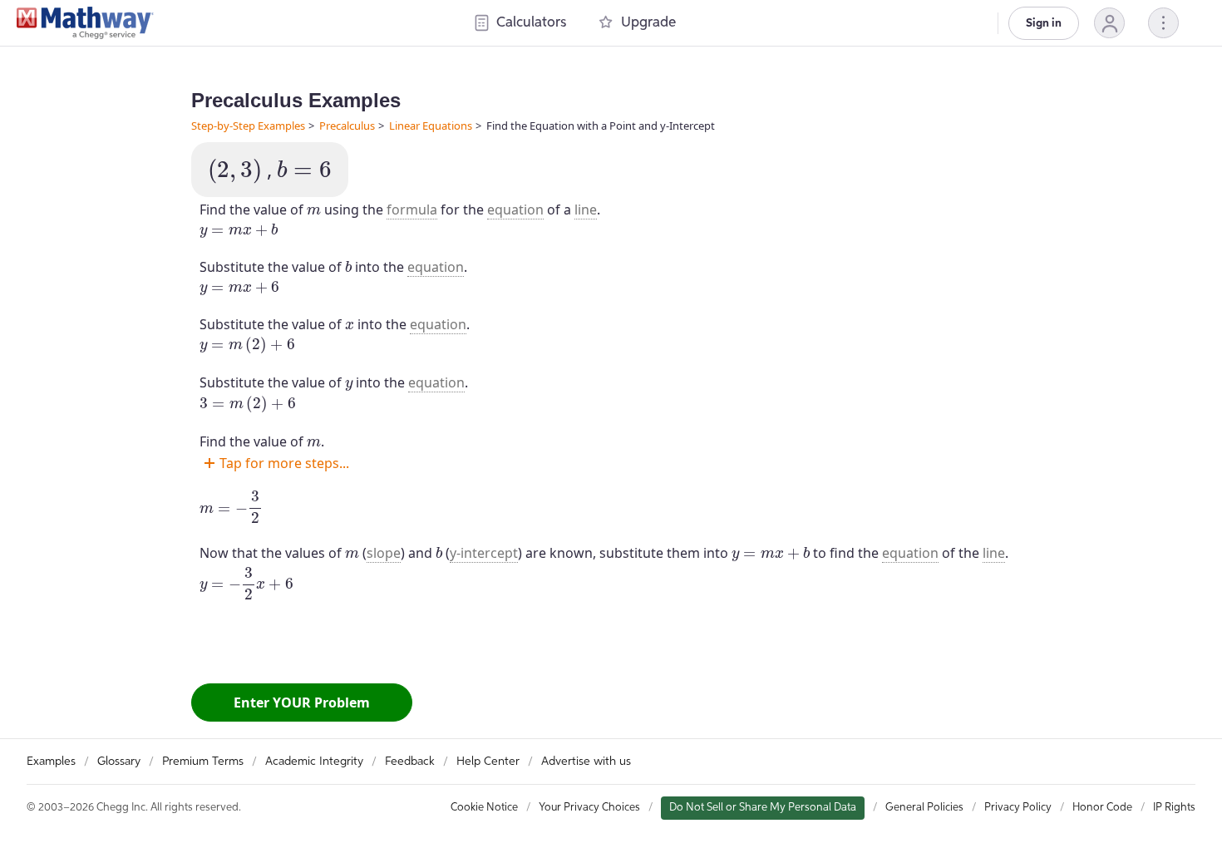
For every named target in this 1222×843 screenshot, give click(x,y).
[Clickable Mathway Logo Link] (85, 23)
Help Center (488, 761)
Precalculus (347, 125)
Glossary (118, 761)
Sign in (1044, 23)
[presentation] (235, 171)
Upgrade (648, 23)
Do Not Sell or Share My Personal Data (762, 807)
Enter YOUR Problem (302, 702)
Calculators (531, 23)
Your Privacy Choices (589, 807)
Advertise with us (586, 761)
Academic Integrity (314, 761)
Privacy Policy (1018, 807)
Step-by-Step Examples (248, 125)
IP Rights (1174, 807)
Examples (51, 761)
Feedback (410, 761)
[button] (1109, 22)
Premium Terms (203, 761)
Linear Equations (430, 125)
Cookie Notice (484, 807)
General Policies (924, 807)
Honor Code (1102, 807)
